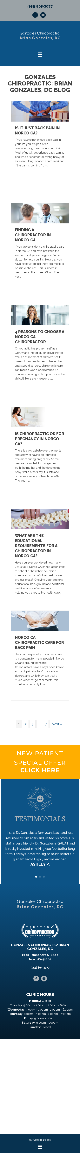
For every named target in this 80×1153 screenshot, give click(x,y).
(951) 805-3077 (40, 6)
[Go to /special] (40, 762)
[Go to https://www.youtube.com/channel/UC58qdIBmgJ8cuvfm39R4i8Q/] (43, 15)
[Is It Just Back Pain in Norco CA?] (40, 111)
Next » (57, 724)
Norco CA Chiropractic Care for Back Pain (39, 642)
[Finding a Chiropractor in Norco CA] (40, 213)
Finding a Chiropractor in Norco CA (33, 235)
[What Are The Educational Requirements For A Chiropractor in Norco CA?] (40, 519)
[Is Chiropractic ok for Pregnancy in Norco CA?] (40, 417)
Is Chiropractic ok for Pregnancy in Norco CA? (39, 438)
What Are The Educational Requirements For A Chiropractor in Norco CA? (36, 545)
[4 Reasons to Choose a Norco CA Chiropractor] (40, 315)
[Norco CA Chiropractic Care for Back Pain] (40, 621)
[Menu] (40, 1147)
